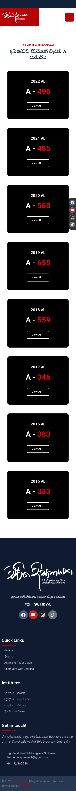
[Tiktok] (52, 614)
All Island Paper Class (18, 662)
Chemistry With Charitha (19, 669)
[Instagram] (43, 614)
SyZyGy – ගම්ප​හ (14, 693)
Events (8, 656)
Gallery (8, 650)
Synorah (25, 785)
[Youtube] (33, 614)
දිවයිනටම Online (14, 711)
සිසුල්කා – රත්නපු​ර (16, 705)
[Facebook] (23, 614)
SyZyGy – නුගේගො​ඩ (17, 699)
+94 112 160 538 (17, 763)
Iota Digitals (19, 781)
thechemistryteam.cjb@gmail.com (27, 757)
